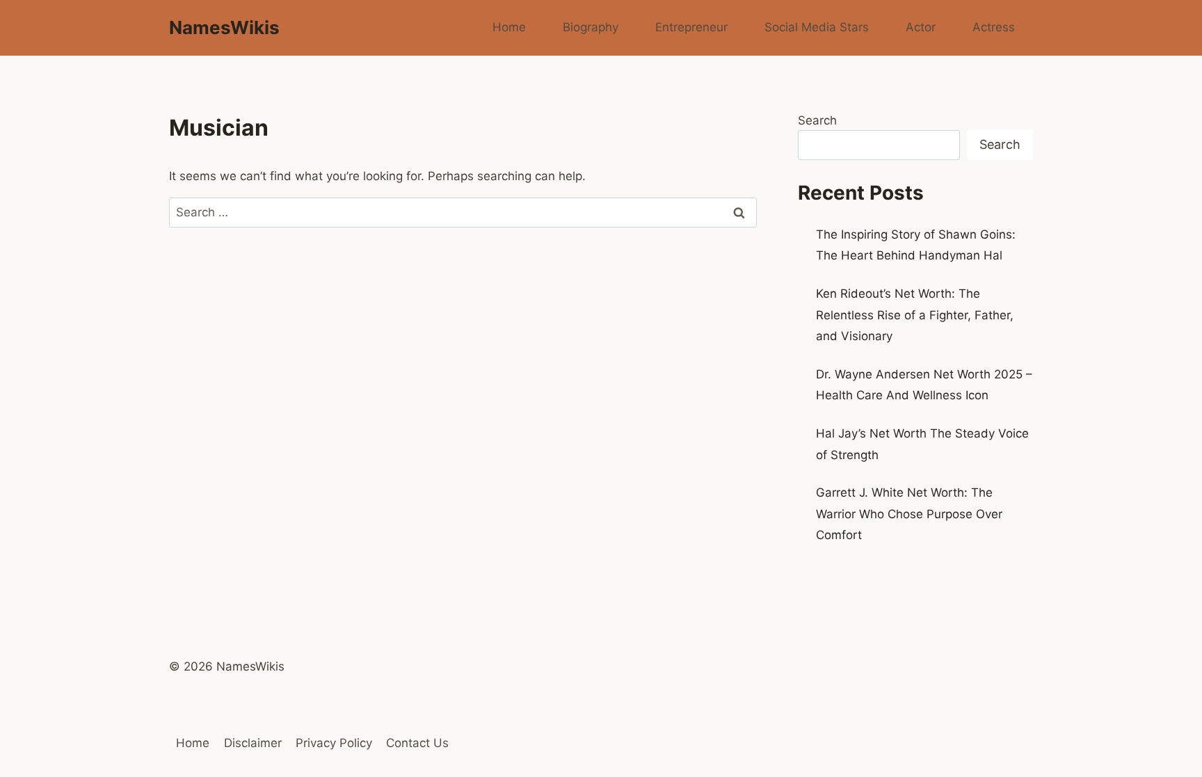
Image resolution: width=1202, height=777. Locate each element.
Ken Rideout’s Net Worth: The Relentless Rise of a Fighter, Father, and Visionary (914, 315)
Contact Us (417, 743)
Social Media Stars (816, 27)
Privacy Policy (334, 743)
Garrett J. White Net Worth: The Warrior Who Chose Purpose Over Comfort (909, 514)
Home (509, 27)
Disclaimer (253, 743)
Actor (921, 27)
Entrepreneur (691, 27)
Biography (590, 27)
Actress (993, 27)
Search (817, 120)
